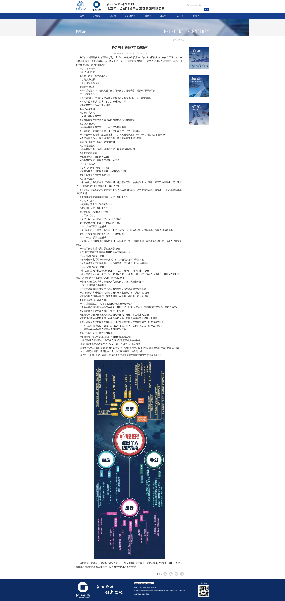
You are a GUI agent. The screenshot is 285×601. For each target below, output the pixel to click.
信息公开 (196, 16)
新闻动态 (81, 31)
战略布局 (112, 16)
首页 (82, 16)
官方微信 (205, 5)
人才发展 (179, 16)
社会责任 (163, 16)
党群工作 (147, 16)
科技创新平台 (130, 16)
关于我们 (96, 16)
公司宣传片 (194, 5)
